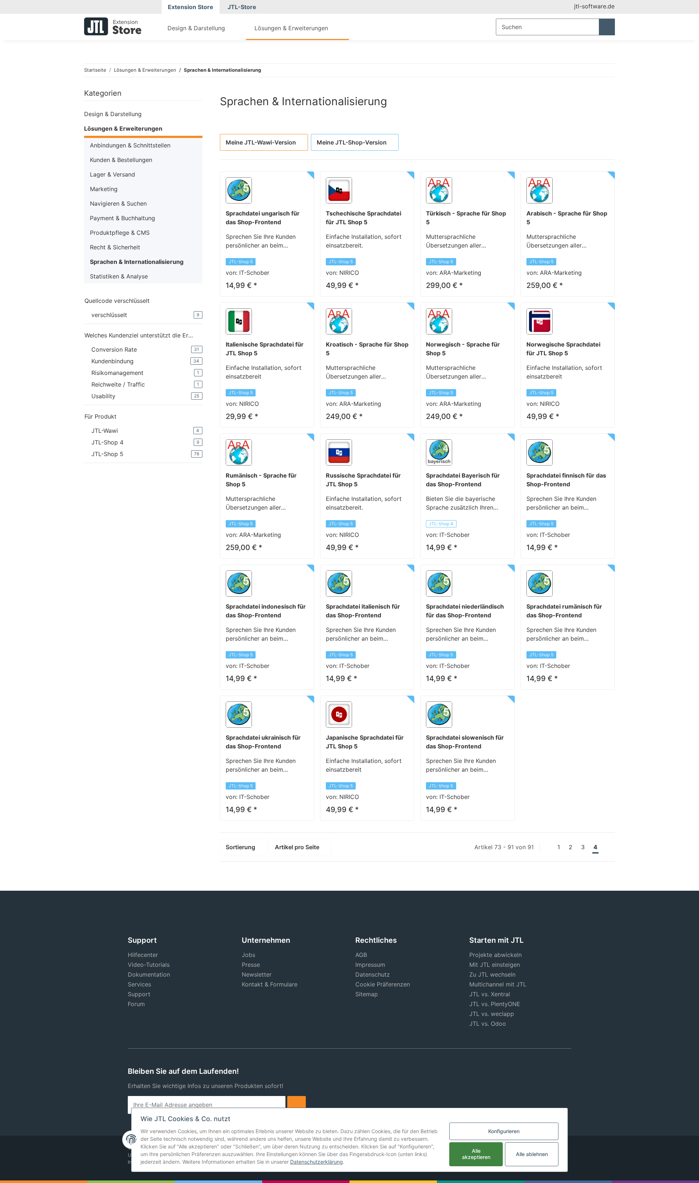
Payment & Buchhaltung (122, 218)
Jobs (248, 954)
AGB (361, 954)
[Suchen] (607, 27)
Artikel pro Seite (297, 847)
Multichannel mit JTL (497, 984)
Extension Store (190, 7)
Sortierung (240, 847)
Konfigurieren (504, 1131)
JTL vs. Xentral (489, 994)
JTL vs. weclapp (491, 1013)
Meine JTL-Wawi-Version (261, 142)
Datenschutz (372, 974)
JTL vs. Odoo (487, 1023)
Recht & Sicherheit (115, 247)
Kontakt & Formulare (269, 984)
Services (139, 984)
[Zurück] (546, 847)
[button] (143, 114)
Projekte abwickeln (495, 954)
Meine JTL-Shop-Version (352, 142)
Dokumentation (149, 974)
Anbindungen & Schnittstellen (130, 145)
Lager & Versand (112, 174)
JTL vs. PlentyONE (494, 1004)
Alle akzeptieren (476, 1154)
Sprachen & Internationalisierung (136, 261)
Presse (251, 964)
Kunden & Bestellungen (121, 159)
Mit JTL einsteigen (494, 964)
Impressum (370, 964)
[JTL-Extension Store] (112, 26)
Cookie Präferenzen (382, 984)
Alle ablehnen (532, 1154)
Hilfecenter (143, 954)
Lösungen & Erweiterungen (123, 128)
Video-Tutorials (149, 964)
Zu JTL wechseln (492, 974)
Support (139, 994)
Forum (136, 1004)
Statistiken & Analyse (119, 276)
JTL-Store (242, 7)
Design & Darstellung (113, 114)
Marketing (104, 189)
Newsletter (257, 974)
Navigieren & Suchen (118, 203)
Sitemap (366, 994)
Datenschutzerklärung (316, 1162)
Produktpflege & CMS (120, 232)
